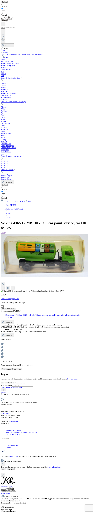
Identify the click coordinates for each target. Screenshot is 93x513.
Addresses (21, 54)
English (3, 11)
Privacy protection (11, 445)
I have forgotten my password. (12, 387)
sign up (5, 52)
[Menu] (3, 24)
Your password (6, 385)
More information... (54, 467)
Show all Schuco (7, 170)
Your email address (8, 383)
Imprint (8, 447)
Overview (4, 54)
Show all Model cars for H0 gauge (13, 102)
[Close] (3, 284)
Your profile (12, 54)
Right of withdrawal (12, 434)
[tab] (43, 315)
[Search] (3, 30)
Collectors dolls (6, 486)
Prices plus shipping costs (10, 299)
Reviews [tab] (8, 317)
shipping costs (13, 456)
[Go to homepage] (7, 21)
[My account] (3, 41)
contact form (13, 421)
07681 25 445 (6, 413)
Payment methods (31, 54)
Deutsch (4, 6)
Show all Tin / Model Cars (10, 78)
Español (4, 15)
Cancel (3, 392)
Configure (10, 469)
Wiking (3, 233)
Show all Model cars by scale (11, 156)
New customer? (72, 379)
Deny (3, 469)
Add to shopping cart (8, 309)
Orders (40, 54)
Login (3, 50)
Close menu (9, 46)
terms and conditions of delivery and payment (21, 432)
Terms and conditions (13, 430)
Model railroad (6, 494)
